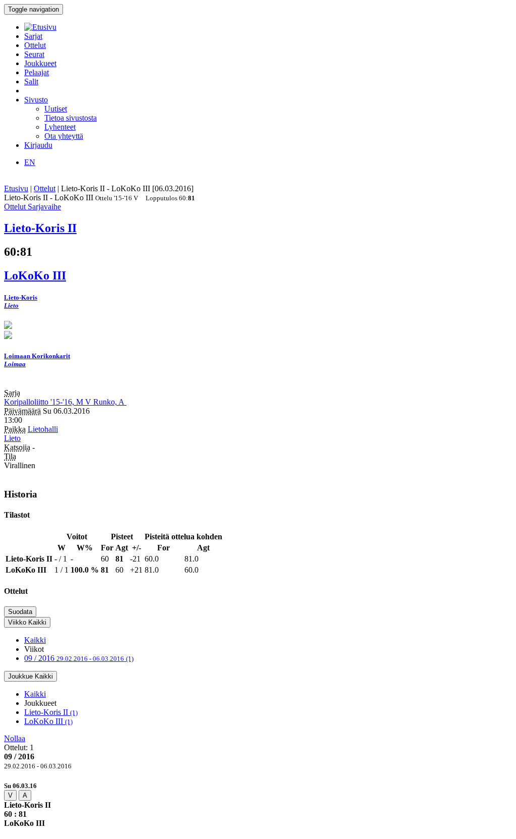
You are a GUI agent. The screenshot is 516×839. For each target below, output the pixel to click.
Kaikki (35, 640)
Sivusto (36, 99)
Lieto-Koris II (51, 712)
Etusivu (16, 188)
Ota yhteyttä (63, 136)
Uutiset (55, 108)
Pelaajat (36, 72)
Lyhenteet (60, 127)
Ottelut (35, 45)
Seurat (34, 54)
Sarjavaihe (44, 206)
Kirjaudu (38, 145)
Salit (31, 81)
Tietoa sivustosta (70, 118)
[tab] (258, 804)
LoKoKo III (48, 721)
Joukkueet (40, 63)
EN (29, 162)
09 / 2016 (79, 658)
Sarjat (33, 36)
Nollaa (14, 738)
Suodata (20, 612)
